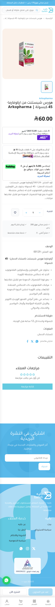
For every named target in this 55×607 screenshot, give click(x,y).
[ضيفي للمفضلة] (15, 212)
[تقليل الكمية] (39, 213)
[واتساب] (21, 548)
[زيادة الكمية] (26, 213)
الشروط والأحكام (18, 535)
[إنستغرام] (27, 548)
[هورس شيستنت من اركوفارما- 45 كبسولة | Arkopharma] (47, 87)
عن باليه (22, 524)
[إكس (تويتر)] (34, 548)
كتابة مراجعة (27, 386)
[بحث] (36, 10)
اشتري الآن (14, 592)
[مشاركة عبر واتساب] (37, 341)
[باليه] (47, 10)
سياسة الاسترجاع (43, 530)
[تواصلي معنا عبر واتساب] (6, 580)
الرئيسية (49, 18)
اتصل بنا (22, 530)
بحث (49, 524)
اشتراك (44, 466)
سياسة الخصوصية (17, 541)
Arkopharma (46, 98)
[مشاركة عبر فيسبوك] (27, 341)
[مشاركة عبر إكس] (32, 341)
